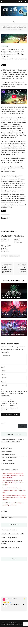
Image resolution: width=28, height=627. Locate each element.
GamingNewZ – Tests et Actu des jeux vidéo (12, 533)
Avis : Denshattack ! (7, 451)
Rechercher (4, 423)
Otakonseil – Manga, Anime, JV (9, 537)
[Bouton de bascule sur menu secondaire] (1, 1)
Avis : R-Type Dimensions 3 (9, 454)
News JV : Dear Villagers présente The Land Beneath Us (6, 247)
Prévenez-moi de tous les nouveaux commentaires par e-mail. (5, 405)
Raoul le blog (12, 623)
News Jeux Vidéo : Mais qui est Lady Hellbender (13, 334)
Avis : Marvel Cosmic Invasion (9, 463)
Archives (3, 515)
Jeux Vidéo (5, 46)
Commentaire (5, 352)
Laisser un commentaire (21, 59)
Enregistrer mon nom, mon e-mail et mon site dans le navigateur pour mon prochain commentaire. (14, 393)
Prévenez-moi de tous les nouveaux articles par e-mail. (14, 405)
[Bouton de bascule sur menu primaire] (14, 22)
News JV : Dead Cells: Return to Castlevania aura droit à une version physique (14, 315)
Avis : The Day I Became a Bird (9, 457)
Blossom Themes (12, 624)
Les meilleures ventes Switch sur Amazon (11, 439)
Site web (3, 382)
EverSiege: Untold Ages (14, 255)
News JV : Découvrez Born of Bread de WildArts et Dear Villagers (6, 237)
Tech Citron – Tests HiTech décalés (10, 547)
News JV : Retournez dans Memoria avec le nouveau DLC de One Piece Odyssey (12, 296)
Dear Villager (4, 255)
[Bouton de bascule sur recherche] (25, 1)
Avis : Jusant (14, 505)
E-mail (3, 374)
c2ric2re (4, 59)
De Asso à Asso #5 (7, 460)
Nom (2, 367)
